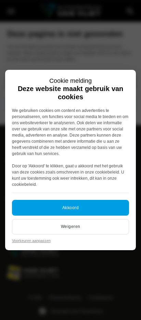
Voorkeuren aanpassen (31, 241)
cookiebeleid (107, 172)
